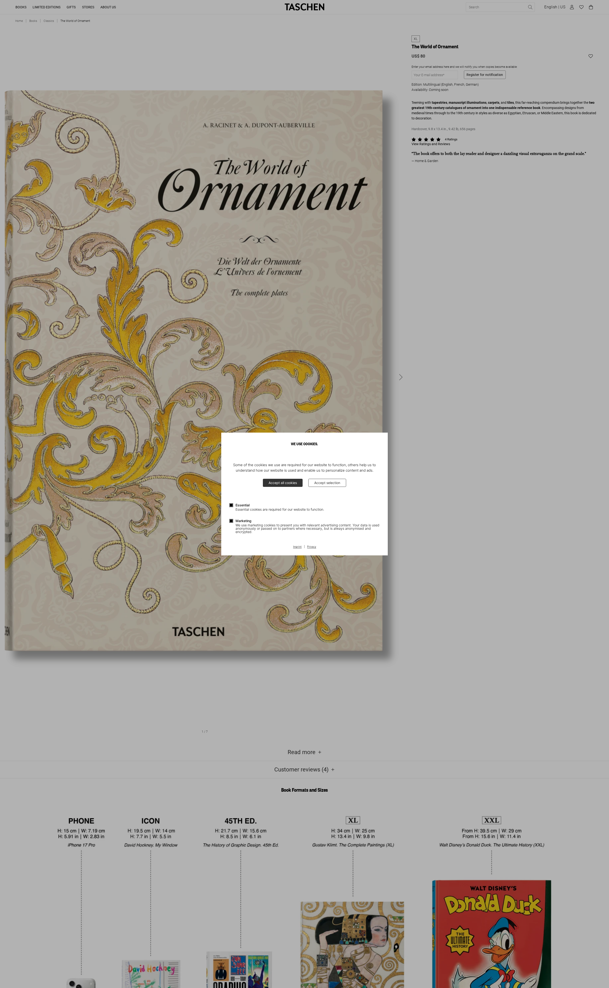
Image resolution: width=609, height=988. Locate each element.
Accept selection (327, 483)
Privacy (311, 546)
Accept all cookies (283, 483)
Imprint (297, 546)
